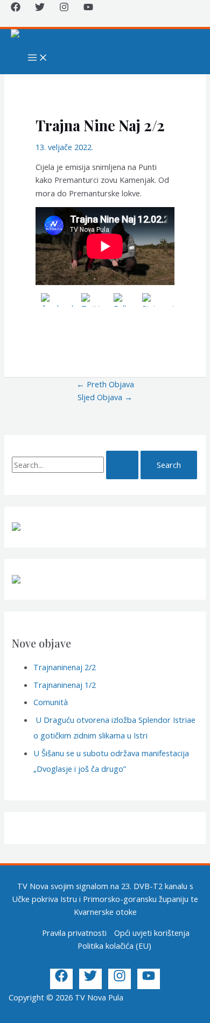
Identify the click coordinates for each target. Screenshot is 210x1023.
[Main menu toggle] (38, 58)
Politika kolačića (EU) (114, 945)
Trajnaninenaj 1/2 (64, 684)
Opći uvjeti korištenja (152, 932)
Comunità (50, 702)
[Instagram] (64, 8)
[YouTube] (88, 8)
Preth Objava (105, 384)
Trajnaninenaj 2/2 (64, 667)
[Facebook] (15, 8)
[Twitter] (40, 8)
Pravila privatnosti (74, 932)
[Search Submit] (122, 465)
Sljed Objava (105, 397)
